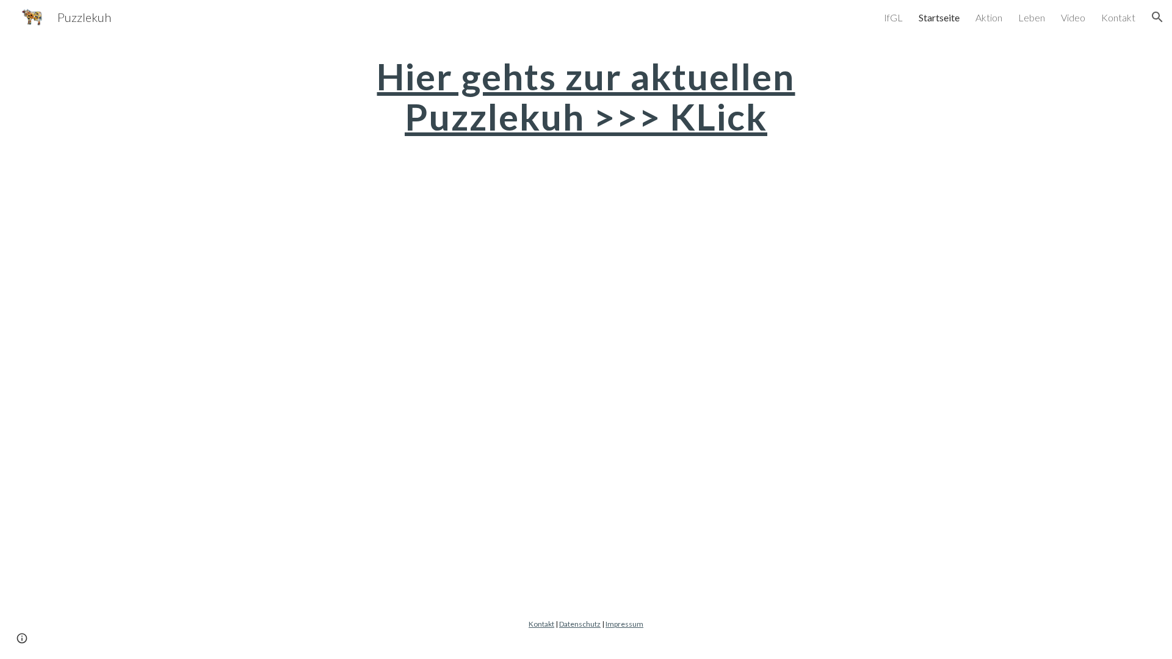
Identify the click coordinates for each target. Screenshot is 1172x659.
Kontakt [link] (1118, 17)
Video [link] (1073, 17)
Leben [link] (1031, 17)
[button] (1157, 17)
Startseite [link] (939, 17)
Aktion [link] (988, 17)
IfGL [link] (893, 17)
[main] (586, 96)
